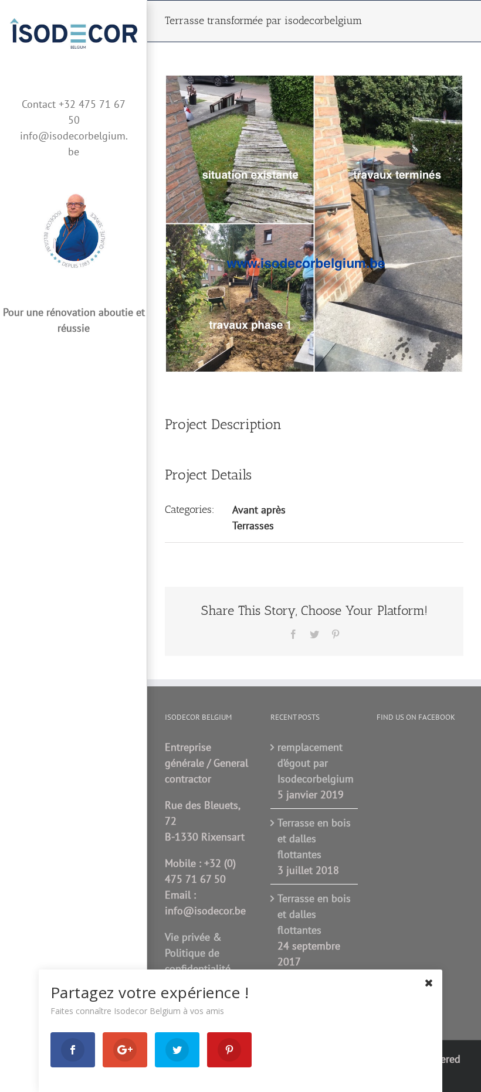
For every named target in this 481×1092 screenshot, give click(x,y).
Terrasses (253, 525)
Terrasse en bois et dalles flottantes (314, 838)
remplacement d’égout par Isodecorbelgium (314, 762)
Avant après (259, 509)
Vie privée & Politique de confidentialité (198, 952)
